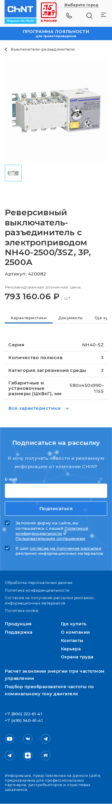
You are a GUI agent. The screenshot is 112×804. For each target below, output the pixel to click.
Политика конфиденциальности (37, 590)
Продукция (18, 624)
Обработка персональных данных (39, 582)
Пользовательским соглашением (50, 538)
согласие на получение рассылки (65, 548)
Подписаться (56, 508)
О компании (75, 632)
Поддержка (19, 632)
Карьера (71, 649)
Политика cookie (22, 610)
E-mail (11, 479)
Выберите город (81, 5)
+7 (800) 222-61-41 (23, 714)
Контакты (72, 640)
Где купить (74, 624)
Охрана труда (77, 657)
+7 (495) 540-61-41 (24, 721)
